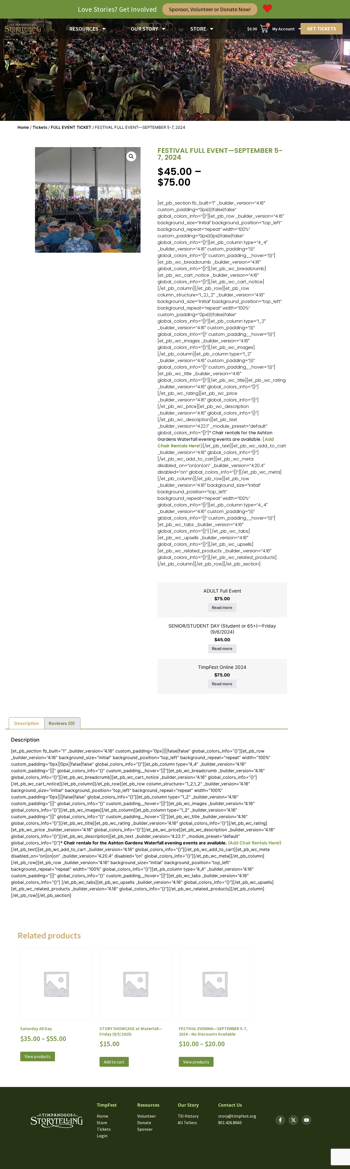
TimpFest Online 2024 (222, 667)
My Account (283, 28)
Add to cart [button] (114, 1062)
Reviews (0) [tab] (62, 723)
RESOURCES (83, 28)
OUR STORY (144, 28)
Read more (222, 607)
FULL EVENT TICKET (71, 127)
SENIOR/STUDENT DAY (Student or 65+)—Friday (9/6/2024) (222, 629)
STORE (198, 28)
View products (38, 1056)
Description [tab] (26, 723)
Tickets (40, 127)
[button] (131, 156)
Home (23, 127)
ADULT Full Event (222, 591)
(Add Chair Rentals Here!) (254, 843)
